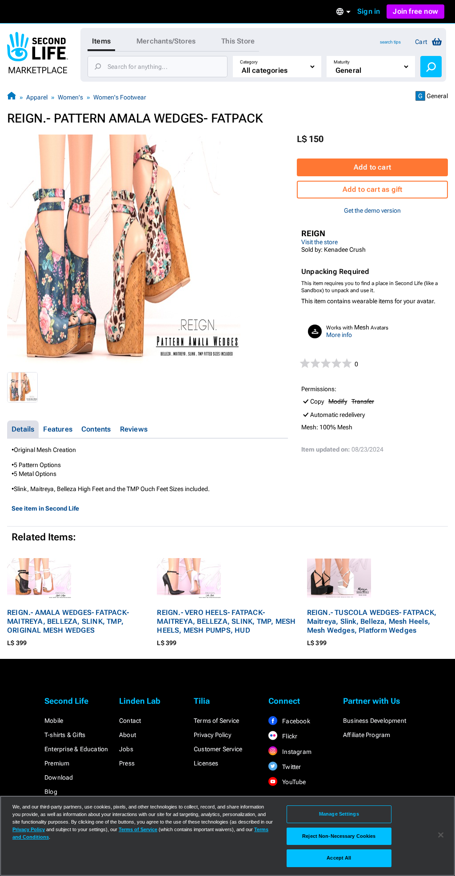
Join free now (415, 11)
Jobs (126, 749)
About (127, 734)
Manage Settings (339, 814)
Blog (50, 791)
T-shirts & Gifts (64, 734)
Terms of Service (216, 720)
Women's (70, 97)
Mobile (53, 720)
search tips (390, 42)
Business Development (374, 720)
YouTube (293, 781)
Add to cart (372, 167)
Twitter (291, 766)
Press (127, 763)
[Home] (11, 97)
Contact (130, 720)
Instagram (296, 751)
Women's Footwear (119, 97)
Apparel (37, 97)
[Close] (441, 835)
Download (58, 777)
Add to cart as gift (373, 189)
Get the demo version (372, 210)
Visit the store (319, 242)
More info (339, 334)
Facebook (295, 721)
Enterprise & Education (76, 749)
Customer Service (218, 749)
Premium (56, 763)
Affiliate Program (366, 734)
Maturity (342, 61)
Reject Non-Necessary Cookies (338, 836)
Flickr (289, 736)
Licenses (206, 763)
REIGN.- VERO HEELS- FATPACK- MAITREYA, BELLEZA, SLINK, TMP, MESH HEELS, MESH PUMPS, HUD (226, 621)
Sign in (368, 11)
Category (249, 61)
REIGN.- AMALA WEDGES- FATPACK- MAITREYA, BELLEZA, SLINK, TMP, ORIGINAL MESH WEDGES (68, 621)
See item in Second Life (45, 508)
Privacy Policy (212, 734)
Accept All (339, 857)
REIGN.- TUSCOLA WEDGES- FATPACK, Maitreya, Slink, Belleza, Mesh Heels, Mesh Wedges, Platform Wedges (371, 621)
